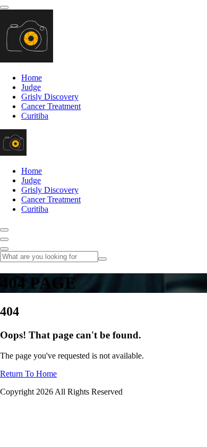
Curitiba (34, 115)
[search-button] (102, 259)
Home (31, 77)
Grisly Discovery (50, 96)
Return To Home (28, 373)
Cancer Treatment (51, 106)
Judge (31, 87)
